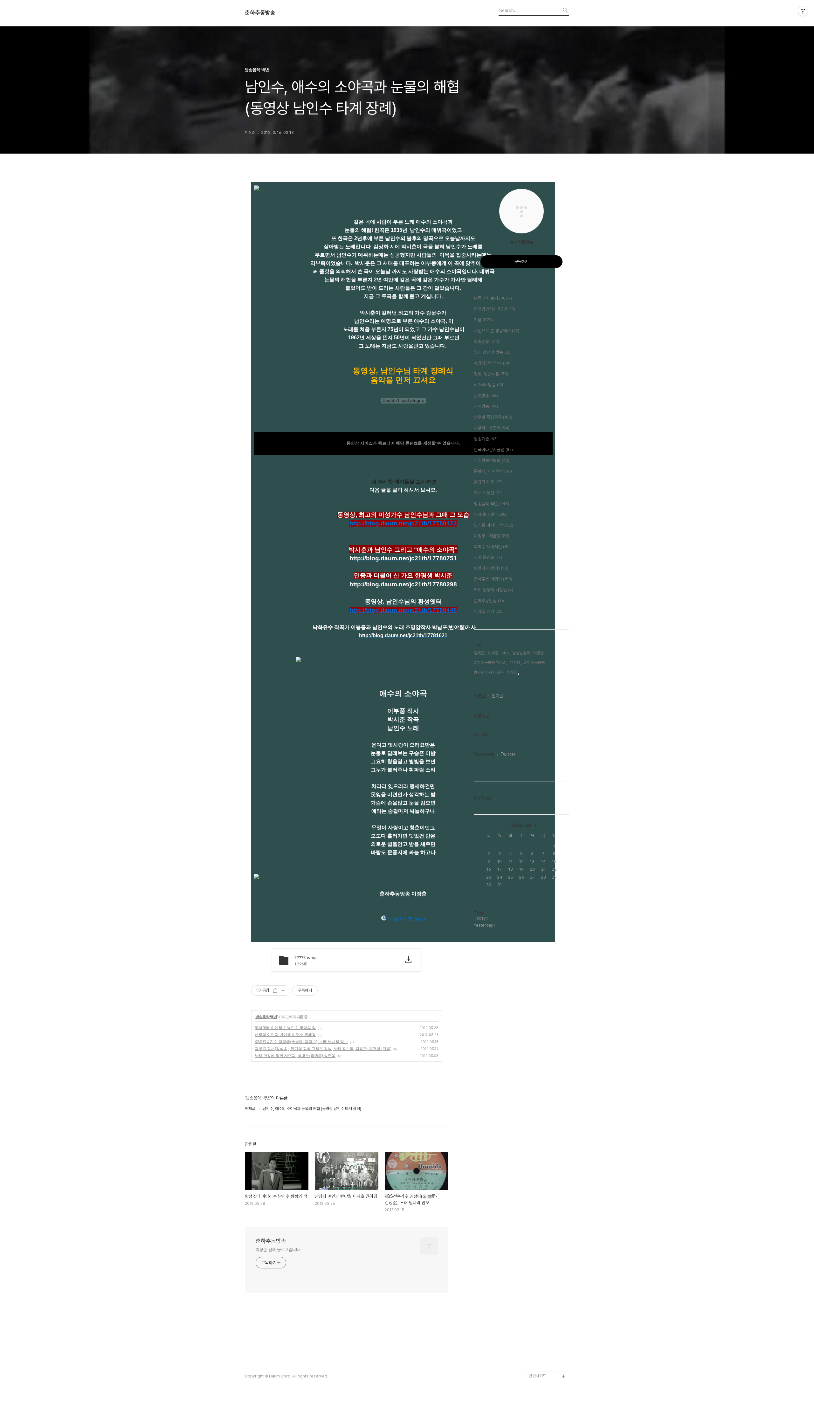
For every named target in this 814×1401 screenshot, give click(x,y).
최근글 (479, 695)
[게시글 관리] (283, 990)
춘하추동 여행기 (493, 579)
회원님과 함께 (491, 568)
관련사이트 (537, 1375)
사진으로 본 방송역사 (496, 330)
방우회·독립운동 (493, 417)
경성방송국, (521, 653)
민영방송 (486, 395)
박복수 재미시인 (492, 546)
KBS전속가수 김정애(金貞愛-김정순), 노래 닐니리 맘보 (301, 1041)
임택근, (479, 653)
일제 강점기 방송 (493, 352)
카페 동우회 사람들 (493, 589)
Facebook (484, 754)
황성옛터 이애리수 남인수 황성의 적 (285, 1027)
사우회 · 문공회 (491, 428)
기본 (483, 319)
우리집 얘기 (488, 611)
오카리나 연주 (490, 514)
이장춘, (539, 653)
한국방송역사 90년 (494, 309)
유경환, (515, 662)
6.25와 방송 (489, 384)
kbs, (506, 653)
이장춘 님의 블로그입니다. (278, 1249)
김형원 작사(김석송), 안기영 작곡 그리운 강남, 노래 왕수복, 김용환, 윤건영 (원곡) (323, 1048)
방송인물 (486, 341)
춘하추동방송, (535, 662)
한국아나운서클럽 (493, 449)
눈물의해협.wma (405, 918)
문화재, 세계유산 (493, 471)
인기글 (497, 695)
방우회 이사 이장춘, (489, 672)
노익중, (493, 653)
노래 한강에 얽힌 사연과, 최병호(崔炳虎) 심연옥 (295, 1055)
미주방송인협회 (491, 460)
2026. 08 (521, 825)
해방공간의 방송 (492, 363)
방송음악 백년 (266, 1016)
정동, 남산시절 (491, 373)
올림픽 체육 (488, 482)
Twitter (507, 754)
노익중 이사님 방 (493, 525)
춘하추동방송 (260, 13)
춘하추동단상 (490, 600)
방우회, (513, 672)
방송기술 (486, 438)
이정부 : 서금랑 (491, 535)
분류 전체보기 (493, 298)
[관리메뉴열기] (803, 11)
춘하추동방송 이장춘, (490, 662)
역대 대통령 (488, 492)
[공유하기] (275, 990)
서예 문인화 (488, 557)
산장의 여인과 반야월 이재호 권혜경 (285, 1034)
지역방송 (486, 406)
